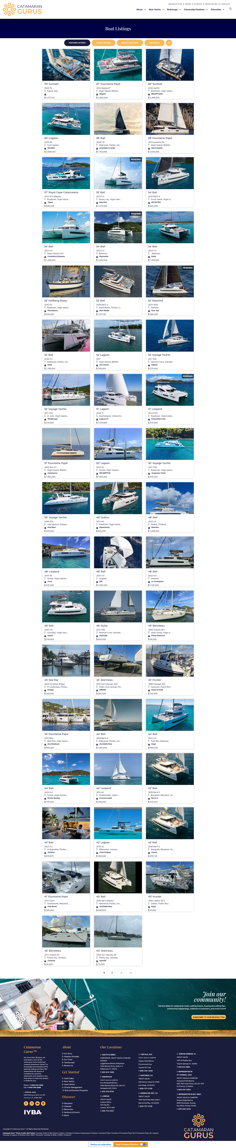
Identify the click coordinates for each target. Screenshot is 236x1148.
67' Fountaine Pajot (108, 83)
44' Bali (100, 734)
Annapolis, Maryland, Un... (162, 795)
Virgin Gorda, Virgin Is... (161, 632)
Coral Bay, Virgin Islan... (57, 632)
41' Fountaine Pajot (56, 896)
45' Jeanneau (104, 679)
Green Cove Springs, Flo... (110, 687)
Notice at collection (101, 1144)
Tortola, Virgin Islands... (109, 470)
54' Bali (152, 192)
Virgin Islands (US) (55, 253)
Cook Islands (53, 145)
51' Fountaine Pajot (56, 463)
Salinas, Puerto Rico (159, 903)
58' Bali (100, 138)
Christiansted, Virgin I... (109, 795)
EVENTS (198, 4)
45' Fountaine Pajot (56, 734)
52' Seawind (155, 300)
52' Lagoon (103, 354)
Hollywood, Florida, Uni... (109, 145)
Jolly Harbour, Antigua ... (58, 524)
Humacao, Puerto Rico (160, 687)
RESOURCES (211, 4)
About (66, 1047)
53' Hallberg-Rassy (55, 300)
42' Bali (152, 788)
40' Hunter (154, 896)
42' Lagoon (103, 842)
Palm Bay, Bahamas (159, 741)
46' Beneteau (156, 625)
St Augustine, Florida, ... (57, 849)
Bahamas (102, 253)
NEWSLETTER (175, 4)
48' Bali (152, 517)
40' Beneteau (52, 950)
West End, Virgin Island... (58, 741)
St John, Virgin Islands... (58, 416)
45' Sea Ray (51, 679)
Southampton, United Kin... (110, 416)
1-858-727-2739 (145, 1106)
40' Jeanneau (104, 950)
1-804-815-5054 (184, 1090)
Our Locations (111, 1047)
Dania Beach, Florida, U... (109, 307)
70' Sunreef (51, 83)
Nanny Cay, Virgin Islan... (109, 199)
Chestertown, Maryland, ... (59, 903)
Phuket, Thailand (158, 524)
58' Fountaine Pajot (160, 138)
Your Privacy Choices (127, 1144)
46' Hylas (101, 625)
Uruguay (102, 578)
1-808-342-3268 (145, 1071)
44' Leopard (103, 788)
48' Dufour (102, 517)
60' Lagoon (51, 138)
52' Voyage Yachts (159, 354)
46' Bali (49, 625)
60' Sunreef (155, 83)
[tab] (77, 43)
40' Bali (101, 896)
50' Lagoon (103, 463)
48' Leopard (51, 571)
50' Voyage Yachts (159, 463)
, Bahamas (155, 253)
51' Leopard (155, 409)
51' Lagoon (102, 409)
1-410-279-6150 (107, 1091)
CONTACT (225, 4)
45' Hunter (154, 679)
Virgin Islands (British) (108, 91)
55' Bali (100, 192)
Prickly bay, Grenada (56, 957)
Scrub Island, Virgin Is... (161, 199)
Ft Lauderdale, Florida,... (58, 687)
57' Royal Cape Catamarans (61, 192)
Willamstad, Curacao (107, 849)
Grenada (154, 307)
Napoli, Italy (52, 91)
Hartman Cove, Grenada (161, 362)
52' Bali (100, 300)
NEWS (188, 4)
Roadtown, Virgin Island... (162, 91)
